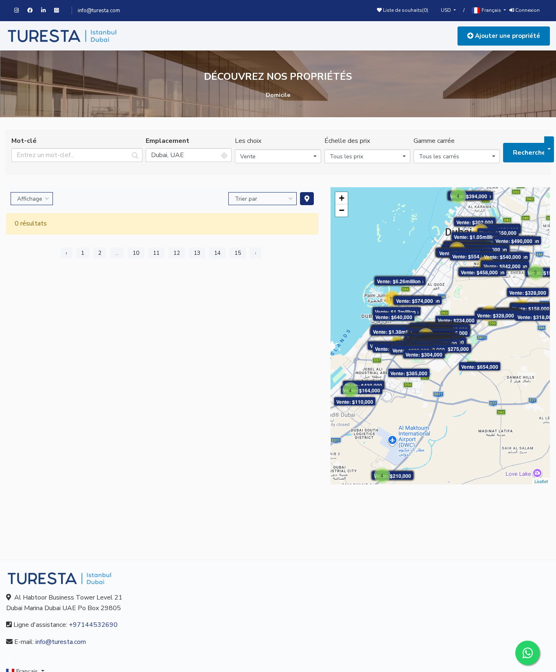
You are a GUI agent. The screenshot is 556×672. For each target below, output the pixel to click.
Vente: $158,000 (530, 308)
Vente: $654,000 (479, 366)
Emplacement (167, 140)
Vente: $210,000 (392, 475)
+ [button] (341, 198)
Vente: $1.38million (394, 331)
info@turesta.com (99, 10)
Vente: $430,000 (363, 385)
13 (197, 253)
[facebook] (34, 10)
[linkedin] (47, 10)
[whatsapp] (60, 10)
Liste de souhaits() (405, 10)
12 (176, 253)
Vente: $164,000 (361, 390)
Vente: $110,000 (354, 401)
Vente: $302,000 (474, 222)
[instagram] (20, 10)
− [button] (341, 210)
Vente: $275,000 (450, 348)
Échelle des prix (347, 140)
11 (156, 253)
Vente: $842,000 (502, 266)
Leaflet (541, 481)
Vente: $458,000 (479, 272)
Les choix (248, 140)
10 (136, 253)
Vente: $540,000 (502, 256)
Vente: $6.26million (398, 281)
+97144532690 (93, 624)
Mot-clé (24, 140)
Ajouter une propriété (506, 36)
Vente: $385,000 (408, 373)
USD (446, 10)
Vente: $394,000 (468, 196)
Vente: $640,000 (393, 317)
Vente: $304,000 (423, 354)
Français (491, 10)
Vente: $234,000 (456, 320)
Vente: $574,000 (414, 300)
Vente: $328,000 (527, 292)
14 (217, 253)
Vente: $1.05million (475, 237)
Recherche (529, 152)
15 (237, 253)
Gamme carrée (434, 140)
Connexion (527, 10)
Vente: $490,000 (513, 241)
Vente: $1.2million (395, 311)
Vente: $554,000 (470, 256)
